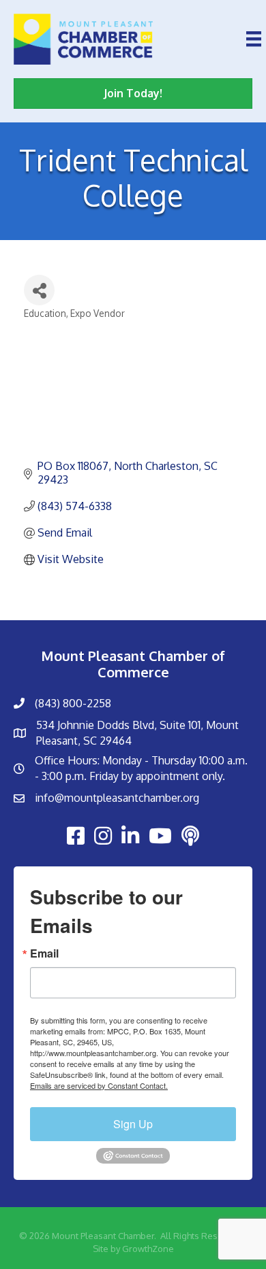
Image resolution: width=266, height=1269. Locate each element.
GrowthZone (148, 1248)
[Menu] (253, 39)
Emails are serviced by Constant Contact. (99, 1085)
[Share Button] (39, 290)
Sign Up (133, 1124)
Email (44, 953)
